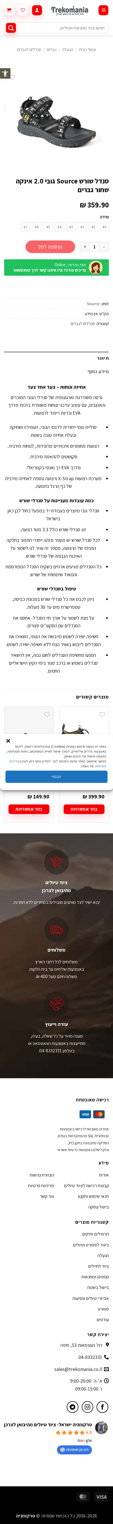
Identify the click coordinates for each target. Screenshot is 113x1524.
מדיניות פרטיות (41, 1186)
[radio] (104, 227)
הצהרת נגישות (42, 1175)
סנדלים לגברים (29, 49)
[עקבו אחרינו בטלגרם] (72, 1407)
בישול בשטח (98, 1287)
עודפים (103, 1320)
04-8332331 (90, 1357)
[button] (5, 73)
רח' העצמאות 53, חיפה (81, 1345)
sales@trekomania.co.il (78, 1369)
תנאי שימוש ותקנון (93, 1196)
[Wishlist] (23, 10)
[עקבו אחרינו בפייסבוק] (102, 1407)
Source (93, 304)
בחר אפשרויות (83, 809)
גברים (51, 49)
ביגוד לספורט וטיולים (91, 1245)
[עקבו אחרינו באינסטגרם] (88, 1407)
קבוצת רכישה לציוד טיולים (86, 1186)
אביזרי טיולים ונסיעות (90, 1298)
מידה (104, 217)
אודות (104, 1175)
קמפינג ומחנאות (95, 1277)
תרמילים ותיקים (95, 1234)
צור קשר (47, 1196)
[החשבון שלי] (37, 10)
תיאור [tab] (103, 358)
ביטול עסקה (98, 1207)
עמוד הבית (87, 49)
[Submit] (11, 28)
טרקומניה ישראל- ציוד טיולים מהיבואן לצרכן (48, 1424)
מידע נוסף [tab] (98, 371)
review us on (77, 1449)
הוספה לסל (50, 246)
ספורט (103, 1309)
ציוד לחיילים (98, 1266)
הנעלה (67, 49)
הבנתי (56, 776)
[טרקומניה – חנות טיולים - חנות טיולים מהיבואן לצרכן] (70, 10)
